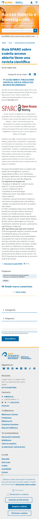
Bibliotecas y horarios (10, 414)
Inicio (4, 42)
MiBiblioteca (31, 2)
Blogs (10, 42)
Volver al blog (21, 292)
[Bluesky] (4, 369)
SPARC (5, 281)
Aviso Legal (6, 462)
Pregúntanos (6, 418)
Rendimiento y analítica (19, 494)
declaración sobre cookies (26, 484)
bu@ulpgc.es (9, 396)
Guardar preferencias (19, 500)
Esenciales (19, 490)
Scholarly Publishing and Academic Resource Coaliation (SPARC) (16, 276)
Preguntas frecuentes (10, 424)
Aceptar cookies (19, 506)
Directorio (5, 406)
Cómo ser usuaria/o (9, 443)
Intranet (5, 472)
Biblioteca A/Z (7, 421)
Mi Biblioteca (6, 440)
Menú (36, 2)
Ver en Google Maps (9, 387)
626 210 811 (15, 402)
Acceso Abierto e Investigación (25, 42)
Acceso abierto (13, 79)
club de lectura (19, 447)
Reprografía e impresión (11, 437)
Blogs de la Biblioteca (10, 428)
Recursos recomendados (14, 85)
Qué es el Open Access (23, 82)
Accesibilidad (6, 469)
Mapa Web (5, 459)
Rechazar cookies (19, 513)
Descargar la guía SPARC (13, 264)
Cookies (4, 465)
